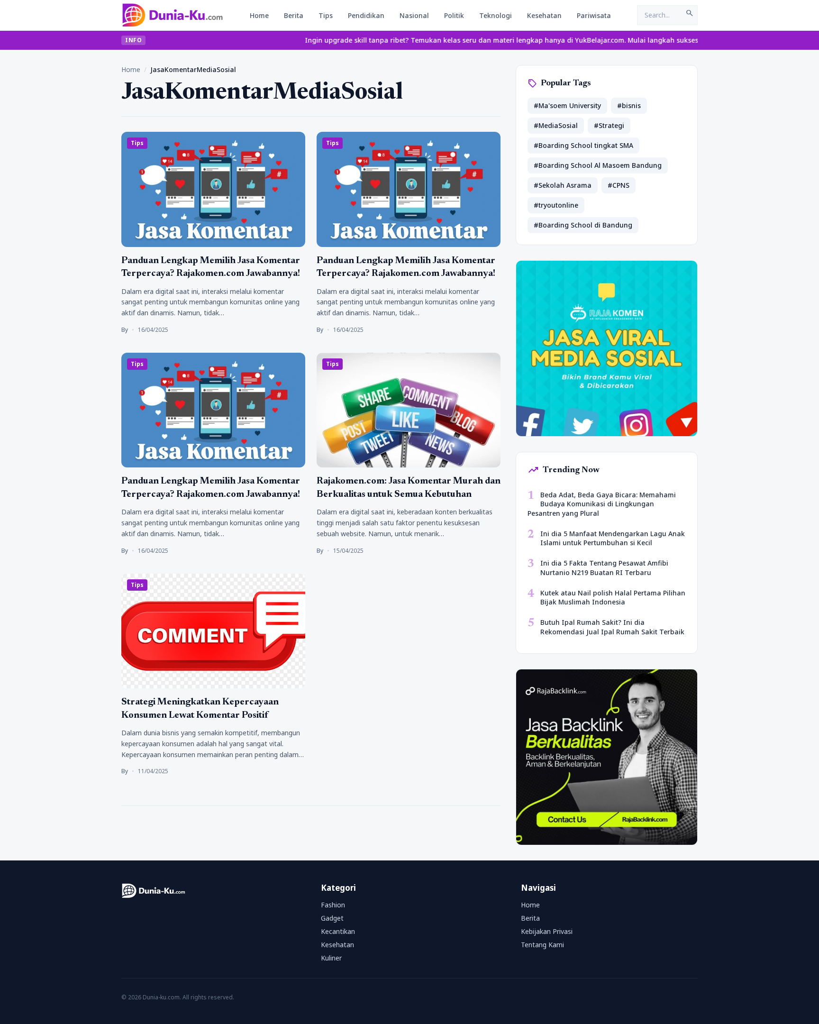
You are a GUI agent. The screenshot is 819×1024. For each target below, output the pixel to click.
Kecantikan (338, 931)
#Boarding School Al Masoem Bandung (598, 165)
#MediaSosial (556, 125)
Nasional (414, 15)
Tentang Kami (542, 944)
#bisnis (629, 105)
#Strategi (609, 125)
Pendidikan (366, 15)
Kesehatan (544, 15)
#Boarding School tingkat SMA (583, 145)
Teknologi (495, 15)
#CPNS (618, 185)
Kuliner (331, 957)
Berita (293, 15)
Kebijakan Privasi (547, 931)
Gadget (332, 918)
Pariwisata (594, 15)
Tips (325, 15)
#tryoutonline (556, 205)
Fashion (333, 904)
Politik (454, 15)
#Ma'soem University (567, 105)
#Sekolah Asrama (563, 185)
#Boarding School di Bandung (583, 224)
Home (259, 15)
